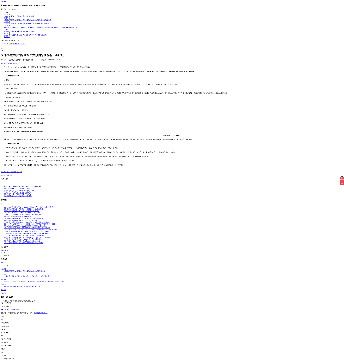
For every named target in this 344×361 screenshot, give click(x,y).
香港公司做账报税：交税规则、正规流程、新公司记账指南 (23, 214)
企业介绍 (7, 35)
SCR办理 (67, 27)
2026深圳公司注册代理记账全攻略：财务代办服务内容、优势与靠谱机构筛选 (28, 207)
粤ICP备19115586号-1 (40, 313)
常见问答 (31, 31)
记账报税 (7, 20)
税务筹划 (13, 20)
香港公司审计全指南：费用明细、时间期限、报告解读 (21, 211)
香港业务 (26, 16)
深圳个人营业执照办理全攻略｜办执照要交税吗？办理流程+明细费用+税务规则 (29, 224)
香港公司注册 (8, 27)
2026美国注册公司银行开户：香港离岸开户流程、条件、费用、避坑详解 (27, 237)
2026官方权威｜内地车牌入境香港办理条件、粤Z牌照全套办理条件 (25, 226)
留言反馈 (10, 309)
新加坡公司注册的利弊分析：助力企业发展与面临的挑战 (22, 241)
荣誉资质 (26, 35)
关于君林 (3, 284)
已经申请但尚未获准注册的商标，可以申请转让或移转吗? (22, 186)
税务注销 (36, 20)
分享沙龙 (13, 31)
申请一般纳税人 (28, 20)
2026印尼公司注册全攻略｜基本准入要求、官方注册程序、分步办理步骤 (27, 228)
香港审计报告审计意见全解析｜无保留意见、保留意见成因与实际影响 (26, 222)
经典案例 (7, 37)
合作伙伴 (32, 35)
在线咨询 (3, 290)
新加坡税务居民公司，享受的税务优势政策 (18, 196)
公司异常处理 (44, 23)
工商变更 (19, 23)
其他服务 (31, 16)
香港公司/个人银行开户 (47, 27)
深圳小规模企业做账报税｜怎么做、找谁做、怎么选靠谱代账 (23, 218)
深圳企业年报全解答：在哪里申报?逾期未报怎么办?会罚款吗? (23, 243)
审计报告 (42, 20)
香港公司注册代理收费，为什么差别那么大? (18, 192)
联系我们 (44, 35)
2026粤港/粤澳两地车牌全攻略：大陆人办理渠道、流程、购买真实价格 (26, 231)
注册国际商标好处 (12, 63)
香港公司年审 (17, 27)
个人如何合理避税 (6, 175)
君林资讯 (7, 29)
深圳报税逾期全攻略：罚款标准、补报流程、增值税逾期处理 (23, 209)
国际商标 (3, 63)
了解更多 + (4, 250)
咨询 (2, 316)
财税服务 (13, 16)
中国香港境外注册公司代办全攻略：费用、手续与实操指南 (23, 239)
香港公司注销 (35, 27)
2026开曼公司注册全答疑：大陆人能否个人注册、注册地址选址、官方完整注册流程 (30, 229)
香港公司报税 (59, 27)
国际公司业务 (36, 23)
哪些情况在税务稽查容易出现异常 (11, 172)
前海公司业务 (27, 23)
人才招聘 (38, 35)
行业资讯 (19, 31)
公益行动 (26, 31)
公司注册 (7, 23)
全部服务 (7, 14)
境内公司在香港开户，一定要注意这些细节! (18, 188)
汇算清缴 (48, 20)
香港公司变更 (26, 27)
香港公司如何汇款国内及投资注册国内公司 (18, 216)
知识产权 (7, 16)
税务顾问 (19, 20)
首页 (10, 44)
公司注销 (13, 23)
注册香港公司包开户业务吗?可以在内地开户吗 (19, 190)
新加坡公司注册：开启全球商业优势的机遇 (18, 194)
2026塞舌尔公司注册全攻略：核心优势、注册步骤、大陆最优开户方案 (26, 233)
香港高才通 (73, 27)
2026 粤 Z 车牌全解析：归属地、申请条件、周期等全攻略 (22, 213)
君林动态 (7, 31)
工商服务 (19, 16)
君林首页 (7, 12)
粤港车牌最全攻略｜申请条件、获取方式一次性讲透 (20, 220)
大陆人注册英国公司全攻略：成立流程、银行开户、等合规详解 (24, 235)
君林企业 (7, 33)
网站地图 (16, 309)
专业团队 (13, 35)
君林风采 (19, 35)
